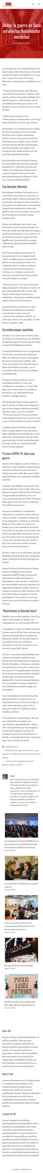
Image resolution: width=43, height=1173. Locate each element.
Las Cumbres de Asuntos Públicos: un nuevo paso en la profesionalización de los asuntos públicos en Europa (21, 844)
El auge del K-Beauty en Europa (18, 965)
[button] (33, 4)
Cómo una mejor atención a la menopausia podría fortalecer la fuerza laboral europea (19, 926)
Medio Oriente (12, 747)
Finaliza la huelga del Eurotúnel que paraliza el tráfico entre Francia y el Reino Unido (21, 754)
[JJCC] (8, 4)
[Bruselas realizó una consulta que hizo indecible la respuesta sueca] (21, 996)
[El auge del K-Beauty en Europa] (21, 960)
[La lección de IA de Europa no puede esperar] (21, 878)
